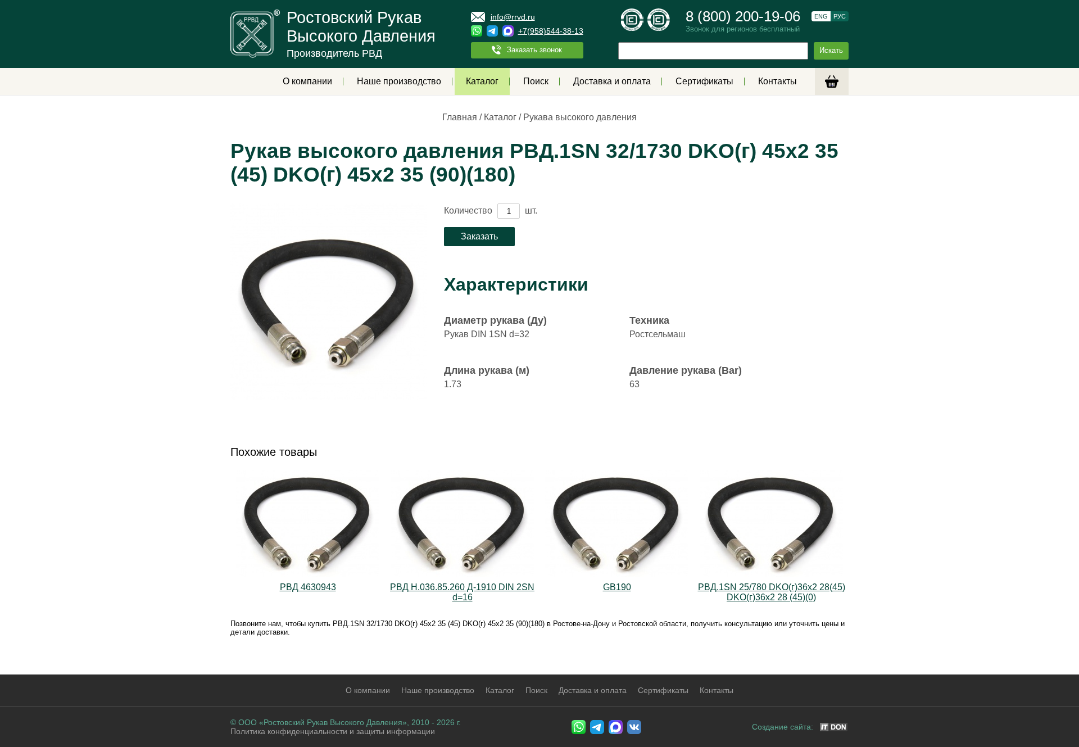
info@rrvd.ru (513, 16)
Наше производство (399, 81)
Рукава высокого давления (580, 117)
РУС (839, 16)
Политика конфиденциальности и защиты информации (332, 731)
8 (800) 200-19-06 (743, 16)
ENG (821, 16)
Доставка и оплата (612, 81)
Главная (459, 117)
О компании (307, 81)
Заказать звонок (534, 50)
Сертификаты (704, 81)
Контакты (777, 81)
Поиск (535, 81)
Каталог (482, 81)
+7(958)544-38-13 (550, 30)
